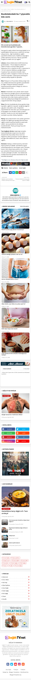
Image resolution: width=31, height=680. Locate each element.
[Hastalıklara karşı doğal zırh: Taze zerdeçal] (15, 497)
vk (23, 437)
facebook (9, 429)
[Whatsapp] (16, 172)
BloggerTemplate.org (15, 675)
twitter (24, 429)
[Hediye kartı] (5, 537)
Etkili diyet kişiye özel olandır (10, 328)
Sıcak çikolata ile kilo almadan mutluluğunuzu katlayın (14, 354)
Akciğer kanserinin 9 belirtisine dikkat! (12, 414)
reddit (23, 433)
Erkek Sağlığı (16, 560)
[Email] (23, 172)
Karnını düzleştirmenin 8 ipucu (10, 279)
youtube (24, 441)
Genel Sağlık (10, 9)
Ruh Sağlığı (23, 563)
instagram (9, 441)
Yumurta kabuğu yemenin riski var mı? (12, 254)
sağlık (11, 565)
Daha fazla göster (24, 206)
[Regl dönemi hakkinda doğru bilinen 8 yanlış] (5, 530)
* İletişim (15, 669)
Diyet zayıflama (13, 168)
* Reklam (22, 669)
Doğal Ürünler (7, 560)
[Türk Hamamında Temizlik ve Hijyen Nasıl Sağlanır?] (5, 522)
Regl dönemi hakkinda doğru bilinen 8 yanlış (18, 528)
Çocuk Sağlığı (19, 565)
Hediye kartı (12, 535)
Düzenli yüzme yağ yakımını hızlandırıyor (13, 229)
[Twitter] (13, 172)
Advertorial (16, 577)
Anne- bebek (16, 579)
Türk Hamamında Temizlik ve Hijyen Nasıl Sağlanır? (19, 520)
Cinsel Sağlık (6, 557)
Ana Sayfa (3, 9)
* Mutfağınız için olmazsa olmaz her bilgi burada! (14, 160)
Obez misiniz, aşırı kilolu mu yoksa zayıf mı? (13, 304)
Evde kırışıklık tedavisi (14, 543)
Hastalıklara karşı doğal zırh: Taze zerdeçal (15, 512)
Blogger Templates (14, 672)
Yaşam (5, 565)
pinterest (9, 437)
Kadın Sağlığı (14, 563)
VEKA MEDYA (14, 195)
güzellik (16, 599)
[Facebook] (10, 172)
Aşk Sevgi (16, 582)
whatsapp (9, 433)
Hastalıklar (6, 563)
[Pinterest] (20, 172)
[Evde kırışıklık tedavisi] (5, 545)
